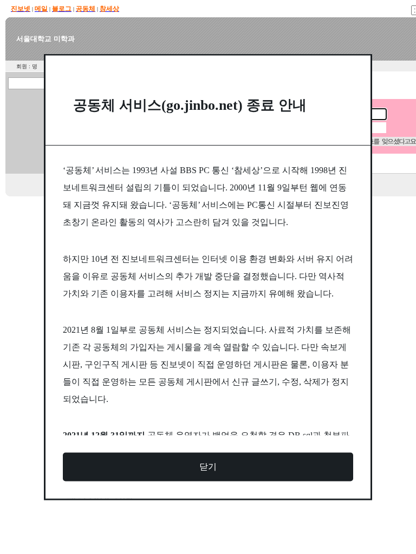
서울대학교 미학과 (45, 39)
